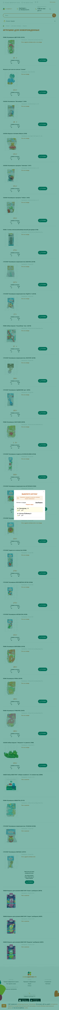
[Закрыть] (43, 491)
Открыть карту (29, 504)
